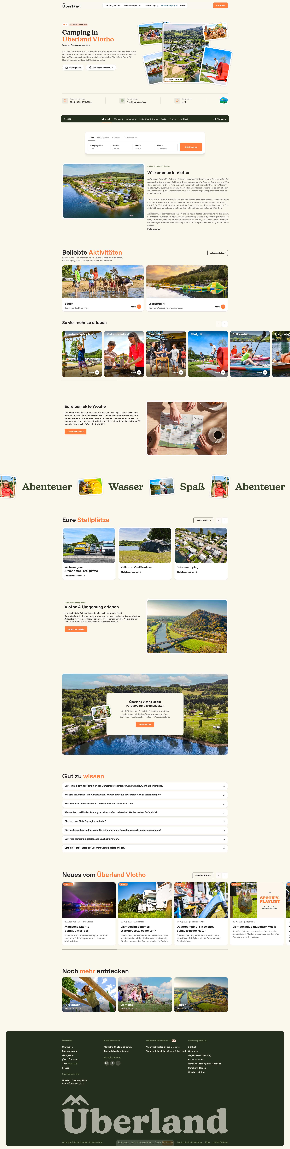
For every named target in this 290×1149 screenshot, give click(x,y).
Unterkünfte (131, 137)
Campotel (193, 1051)
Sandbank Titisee (197, 1067)
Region (164, 119)
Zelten (118, 137)
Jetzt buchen (191, 147)
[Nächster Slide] (225, 324)
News (182, 5)
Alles (91, 137)
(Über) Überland (70, 1059)
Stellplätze (104, 137)
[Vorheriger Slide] (219, 324)
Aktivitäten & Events (148, 119)
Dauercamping (151, 5)
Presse (65, 1067)
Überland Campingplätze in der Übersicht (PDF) (74, 1082)
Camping (118, 119)
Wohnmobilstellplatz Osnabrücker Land (166, 1051)
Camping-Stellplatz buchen (118, 1046)
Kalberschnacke (196, 1059)
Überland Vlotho (196, 1072)
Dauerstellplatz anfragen (116, 1051)
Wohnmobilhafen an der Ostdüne (163, 1046)
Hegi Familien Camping (199, 1055)
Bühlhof (192, 1046)
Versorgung (131, 119)
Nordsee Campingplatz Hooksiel (204, 1063)
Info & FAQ (183, 119)
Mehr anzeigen (154, 229)
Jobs (69, 1063)
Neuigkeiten (68, 1055)
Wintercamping (168, 5)
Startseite (67, 1046)
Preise (173, 119)
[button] (69, 119)
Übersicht (106, 119)
